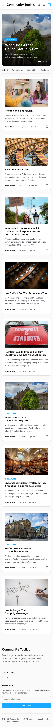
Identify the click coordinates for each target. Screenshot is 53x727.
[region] (26, 40)
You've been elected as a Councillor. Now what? (18, 550)
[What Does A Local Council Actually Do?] (26, 396)
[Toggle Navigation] (3, 4)
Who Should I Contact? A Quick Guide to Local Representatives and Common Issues (22, 231)
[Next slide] (46, 39)
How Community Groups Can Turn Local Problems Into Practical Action (25, 354)
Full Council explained (17, 169)
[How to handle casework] (26, 93)
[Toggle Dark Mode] (44, 4)
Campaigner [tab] (17, 70)
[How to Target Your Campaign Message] (26, 592)
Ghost (8, 721)
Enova (17, 721)
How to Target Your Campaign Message (16, 612)
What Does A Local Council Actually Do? (21, 47)
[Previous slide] (6, 39)
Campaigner (33, 371)
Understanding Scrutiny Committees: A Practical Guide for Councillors (26, 485)
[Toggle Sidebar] (49, 4)
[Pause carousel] (46, 18)
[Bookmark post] (47, 126)
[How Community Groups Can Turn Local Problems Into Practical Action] (26, 334)
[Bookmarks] (39, 4)
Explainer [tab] (45, 70)
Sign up (5, 678)
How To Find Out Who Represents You (26, 293)
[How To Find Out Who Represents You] (26, 275)
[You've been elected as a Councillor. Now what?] (26, 527)
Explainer (11, 40)
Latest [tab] (5, 70)
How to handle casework (19, 110)
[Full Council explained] (26, 151)
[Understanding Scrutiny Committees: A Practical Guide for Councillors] (26, 461)
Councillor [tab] (32, 70)
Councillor (33, 127)
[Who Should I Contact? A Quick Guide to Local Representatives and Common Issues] (26, 210)
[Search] (33, 4)
